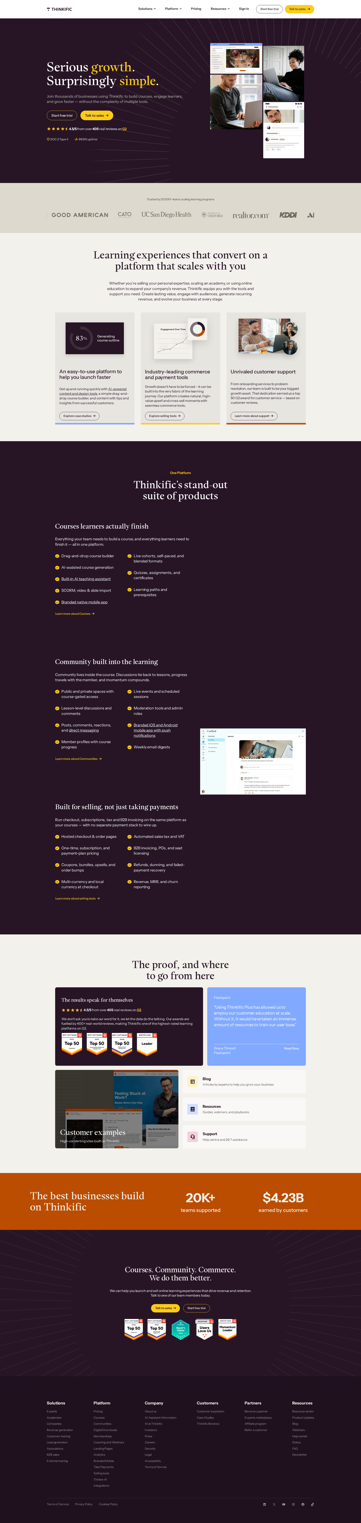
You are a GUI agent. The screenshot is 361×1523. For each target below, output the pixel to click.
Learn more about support (252, 416)
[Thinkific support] (244, 1137)
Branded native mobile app (84, 602)
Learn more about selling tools (75, 898)
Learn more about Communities (76, 759)
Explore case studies (78, 416)
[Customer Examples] (116, 1109)
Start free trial (269, 9)
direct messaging (84, 730)
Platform (171, 9)
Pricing (196, 9)
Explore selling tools (163, 416)
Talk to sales (297, 9)
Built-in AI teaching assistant (86, 579)
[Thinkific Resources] (244, 1109)
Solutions (145, 9)
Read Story (291, 1048)
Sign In (244, 9)
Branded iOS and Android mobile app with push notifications (156, 730)
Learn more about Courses (72, 614)
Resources (218, 9)
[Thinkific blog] (244, 1081)
